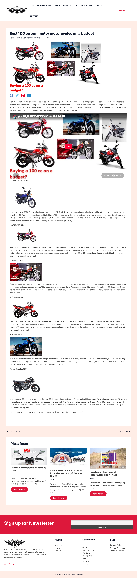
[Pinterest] (23, 95)
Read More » (19, 489)
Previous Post (13, 431)
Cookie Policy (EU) (118, 548)
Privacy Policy (116, 545)
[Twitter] (17, 95)
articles (85, 547)
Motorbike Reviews (44, 5)
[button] (121, 11)
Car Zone (74, 5)
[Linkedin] (29, 95)
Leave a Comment (23, 38)
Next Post (125, 431)
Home (32, 5)
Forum (57, 548)
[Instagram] (5, 564)
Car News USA (86, 5)
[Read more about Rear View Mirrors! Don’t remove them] (29, 456)
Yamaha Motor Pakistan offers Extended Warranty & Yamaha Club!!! (66, 473)
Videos (58, 5)
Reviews (85, 561)
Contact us (34, 16)
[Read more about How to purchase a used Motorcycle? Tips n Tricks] (108, 459)
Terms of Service (117, 551)
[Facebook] (11, 95)
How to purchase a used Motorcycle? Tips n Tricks (103, 473)
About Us (98, 5)
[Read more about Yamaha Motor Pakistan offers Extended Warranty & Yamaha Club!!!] (68, 458)
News (65, 5)
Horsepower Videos (90, 556)
